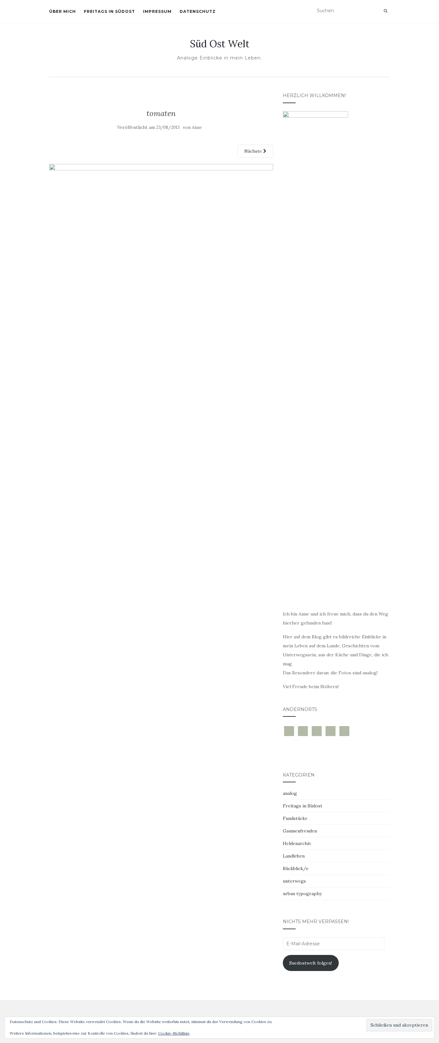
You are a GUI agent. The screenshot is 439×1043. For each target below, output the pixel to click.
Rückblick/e (296, 868)
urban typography (302, 893)
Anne (197, 127)
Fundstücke (295, 818)
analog (290, 793)
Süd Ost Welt (219, 44)
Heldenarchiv (297, 843)
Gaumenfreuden (300, 831)
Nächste (253, 151)
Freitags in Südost (109, 11)
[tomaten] (161, 238)
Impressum (157, 11)
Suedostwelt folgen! (310, 963)
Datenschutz (198, 11)
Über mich (62, 11)
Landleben (294, 856)
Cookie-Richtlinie (174, 1033)
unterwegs (294, 881)
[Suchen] (385, 11)
